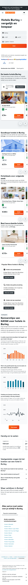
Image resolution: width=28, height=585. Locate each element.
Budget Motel (6, 105)
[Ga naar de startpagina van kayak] (10, 13)
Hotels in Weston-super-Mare (11, 528)
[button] (26, 8)
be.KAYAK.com (5, 556)
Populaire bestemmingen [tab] (10, 513)
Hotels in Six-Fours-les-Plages (11, 531)
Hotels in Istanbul (8, 546)
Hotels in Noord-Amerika (19, 556)
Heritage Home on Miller (9, 154)
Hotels (10, 556)
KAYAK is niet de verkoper (9, 574)
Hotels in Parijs (7, 535)
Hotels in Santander (9, 544)
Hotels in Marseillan (9, 539)
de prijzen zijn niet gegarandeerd (9, 569)
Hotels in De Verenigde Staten (10, 558)
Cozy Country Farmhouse (9, 244)
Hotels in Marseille (8, 524)
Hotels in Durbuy (8, 537)
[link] (9, 277)
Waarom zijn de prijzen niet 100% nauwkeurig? (11, 580)
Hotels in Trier (7, 526)
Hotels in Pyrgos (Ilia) (9, 541)
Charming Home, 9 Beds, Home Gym (12, 201)
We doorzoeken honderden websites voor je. (12, 577)
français (18, 9)
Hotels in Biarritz (8, 533)
